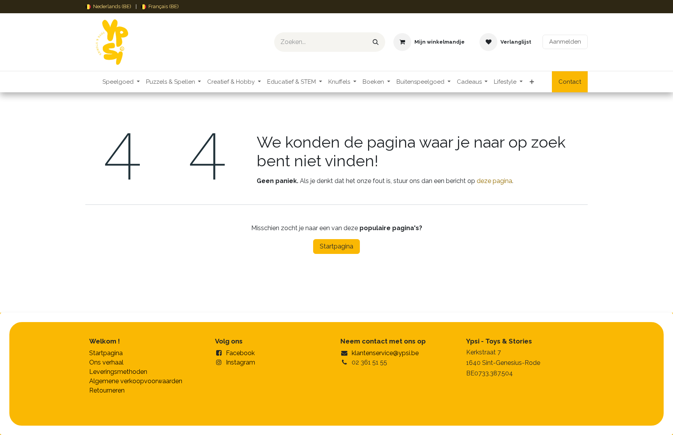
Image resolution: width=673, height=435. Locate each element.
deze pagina (494, 181)
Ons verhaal (106, 362)
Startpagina (336, 246)
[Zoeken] (375, 42)
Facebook (240, 353)
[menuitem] (108, 7)
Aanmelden (565, 41)
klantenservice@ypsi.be (385, 353)
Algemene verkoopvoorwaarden (135, 381)
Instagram (240, 362)
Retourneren (107, 390)
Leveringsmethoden (118, 371)
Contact (569, 81)
